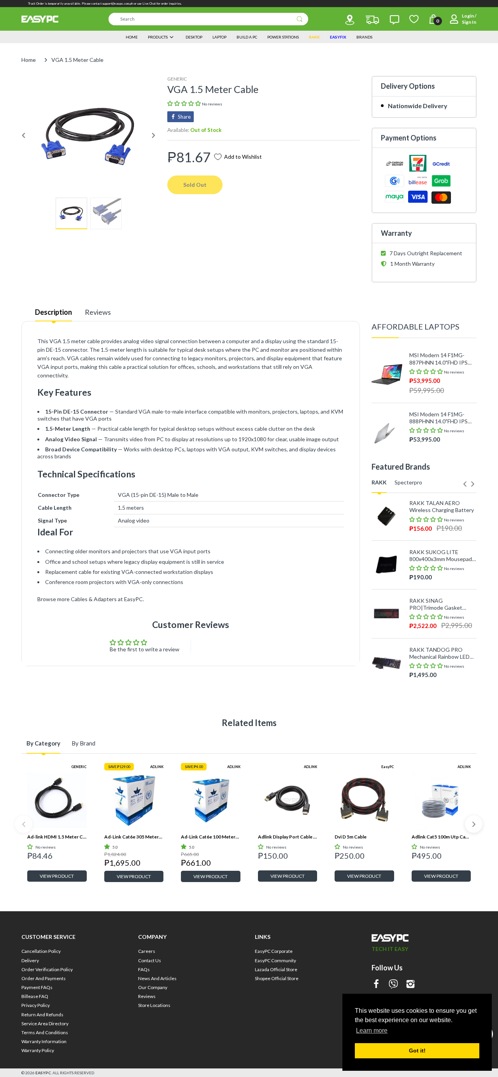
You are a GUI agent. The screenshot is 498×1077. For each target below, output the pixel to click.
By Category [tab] (43, 743)
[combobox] (208, 19)
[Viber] (393, 984)
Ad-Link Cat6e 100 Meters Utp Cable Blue (210, 837)
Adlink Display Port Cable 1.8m (287, 837)
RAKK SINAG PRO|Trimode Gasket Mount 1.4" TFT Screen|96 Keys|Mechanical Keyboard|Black (441, 604)
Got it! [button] (417, 1050)
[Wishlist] (414, 19)
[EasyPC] (39, 19)
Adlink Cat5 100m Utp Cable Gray (441, 837)
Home (28, 59)
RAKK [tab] (379, 482)
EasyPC (387, 767)
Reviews (98, 312)
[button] (184, 103)
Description (53, 312)
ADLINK (156, 767)
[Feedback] (394, 20)
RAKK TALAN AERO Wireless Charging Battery (441, 506)
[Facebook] (376, 984)
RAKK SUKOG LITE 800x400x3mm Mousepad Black (440, 556)
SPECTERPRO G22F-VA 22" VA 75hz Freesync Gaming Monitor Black (438, 686)
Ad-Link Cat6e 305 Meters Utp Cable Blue (134, 837)
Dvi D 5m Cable (350, 837)
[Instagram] (410, 984)
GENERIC (177, 79)
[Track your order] (372, 19)
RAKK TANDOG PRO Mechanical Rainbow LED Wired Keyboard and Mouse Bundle (439, 653)
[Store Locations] (349, 19)
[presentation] (465, 484)
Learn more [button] (372, 1030)
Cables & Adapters (94, 599)
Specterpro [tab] (408, 482)
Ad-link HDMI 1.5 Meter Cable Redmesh (57, 837)
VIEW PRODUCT (57, 876)
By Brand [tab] (83, 743)
